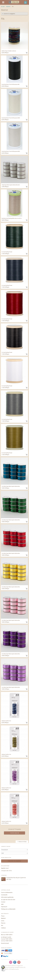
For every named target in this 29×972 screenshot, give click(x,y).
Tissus (2, 916)
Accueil (3, 6)
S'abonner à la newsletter (14, 861)
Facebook (14, 962)
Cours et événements (6, 892)
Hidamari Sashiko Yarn (6, 720)
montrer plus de (14, 833)
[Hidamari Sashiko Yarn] (14, 705)
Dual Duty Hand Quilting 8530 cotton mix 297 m (12, 218)
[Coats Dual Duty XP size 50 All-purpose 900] (14, 69)
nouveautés (4, 895)
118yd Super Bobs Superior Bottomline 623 (11, 184)
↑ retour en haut (22, 841)
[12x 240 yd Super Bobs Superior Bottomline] (14, 471)
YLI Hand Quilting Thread (7, 251)
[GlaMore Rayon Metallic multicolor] (14, 35)
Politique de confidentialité (8, 909)
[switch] (3, 970)
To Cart (26, 52)
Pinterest (18, 962)
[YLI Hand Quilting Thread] (14, 236)
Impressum (4, 906)
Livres (2, 920)
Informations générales (7, 897)
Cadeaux (3, 928)
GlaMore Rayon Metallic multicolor (9, 51)
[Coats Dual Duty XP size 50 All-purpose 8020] (14, 102)
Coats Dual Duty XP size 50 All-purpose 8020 (11, 117)
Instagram (10, 962)
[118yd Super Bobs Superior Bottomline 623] (14, 169)
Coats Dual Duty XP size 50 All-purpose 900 (10, 84)
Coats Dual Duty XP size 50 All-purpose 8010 (11, 151)
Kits (2, 925)
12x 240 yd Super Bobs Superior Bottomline (11, 486)
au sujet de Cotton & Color (8, 899)
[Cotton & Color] (14, 2)
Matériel (8, 6)
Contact (3, 902)
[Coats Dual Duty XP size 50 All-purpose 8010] (14, 136)
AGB (2, 904)
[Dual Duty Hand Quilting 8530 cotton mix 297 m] (14, 203)
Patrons (3, 923)
